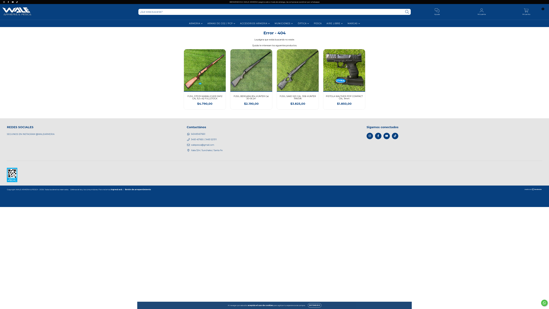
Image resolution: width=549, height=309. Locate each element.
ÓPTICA (302, 23)
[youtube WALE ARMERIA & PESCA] (13, 2)
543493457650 (198, 134)
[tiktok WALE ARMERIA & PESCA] (17, 2)
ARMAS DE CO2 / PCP (220, 23)
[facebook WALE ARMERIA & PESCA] (8, 2)
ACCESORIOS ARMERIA (254, 23)
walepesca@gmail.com (202, 145)
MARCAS (353, 23)
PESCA (318, 23)
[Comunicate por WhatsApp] (544, 303)
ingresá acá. (117, 189)
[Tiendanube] (533, 190)
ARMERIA (195, 23)
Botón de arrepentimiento (138, 189)
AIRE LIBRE (334, 23)
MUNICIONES (283, 23)
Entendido (314, 305)
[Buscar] (407, 12)
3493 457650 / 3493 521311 (204, 139)
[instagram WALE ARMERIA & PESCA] (4, 2)
